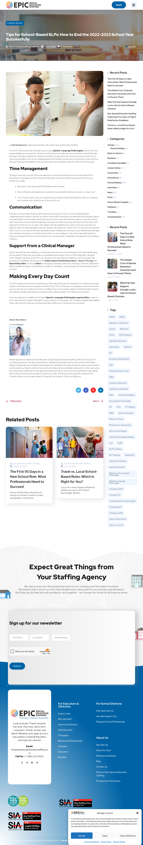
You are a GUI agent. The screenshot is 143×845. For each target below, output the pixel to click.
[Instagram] (37, 763)
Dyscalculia (114, 346)
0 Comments (66, 46)
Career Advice (15, 23)
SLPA (120, 443)
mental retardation (126, 395)
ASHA (122, 316)
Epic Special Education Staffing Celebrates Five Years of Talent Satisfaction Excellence (122, 117)
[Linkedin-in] (32, 763)
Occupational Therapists (120, 401)
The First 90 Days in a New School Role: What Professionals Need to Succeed (28, 479)
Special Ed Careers (117, 461)
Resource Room (116, 419)
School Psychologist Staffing (121, 437)
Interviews (112, 187)
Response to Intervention (120, 425)
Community (113, 173)
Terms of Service (119, 841)
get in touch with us (92, 300)
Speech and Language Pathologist (119, 474)
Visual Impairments (117, 519)
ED (110, 352)
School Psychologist (118, 431)
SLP (111, 443)
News (110, 192)
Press (110, 197)
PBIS (111, 413)
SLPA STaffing (115, 449)
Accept (82, 835)
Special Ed (129, 455)
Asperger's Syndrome (118, 322)
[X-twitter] (22, 763)
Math (111, 395)
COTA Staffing (125, 334)
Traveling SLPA (116, 513)
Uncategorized (114, 217)
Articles (111, 145)
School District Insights (118, 202)
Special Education (117, 467)
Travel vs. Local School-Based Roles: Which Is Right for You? (79, 476)
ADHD (112, 316)
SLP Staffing (114, 455)
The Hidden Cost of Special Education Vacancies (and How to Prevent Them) (122, 93)
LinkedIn (100, 390)
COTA (111, 334)
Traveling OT (115, 495)
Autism (112, 328)
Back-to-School (115, 153)
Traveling (112, 212)
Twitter (78, 390)
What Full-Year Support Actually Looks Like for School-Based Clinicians (122, 105)
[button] (137, 813)
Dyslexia (127, 346)
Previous (16, 401)
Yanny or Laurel (116, 525)
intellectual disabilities (118, 389)
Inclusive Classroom (118, 383)
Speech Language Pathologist (117, 482)
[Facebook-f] (27, 763)
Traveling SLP (115, 507)
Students (112, 207)
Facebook (86, 390)
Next (96, 401)
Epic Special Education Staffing (26, 463)
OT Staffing (130, 407)
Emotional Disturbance (119, 358)
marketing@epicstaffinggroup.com (24, 46)
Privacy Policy (106, 841)
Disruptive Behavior (117, 340)
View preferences (128, 835)
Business (112, 158)
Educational (113, 177)
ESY (111, 364)
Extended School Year (119, 370)
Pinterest (93, 390)
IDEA (111, 376)
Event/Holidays (117, 148)
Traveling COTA (116, 489)
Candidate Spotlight (117, 163)
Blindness (124, 328)
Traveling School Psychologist (122, 501)
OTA (118, 407)
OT (110, 407)
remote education (126, 413)
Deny (105, 835)
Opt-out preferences (91, 841)
